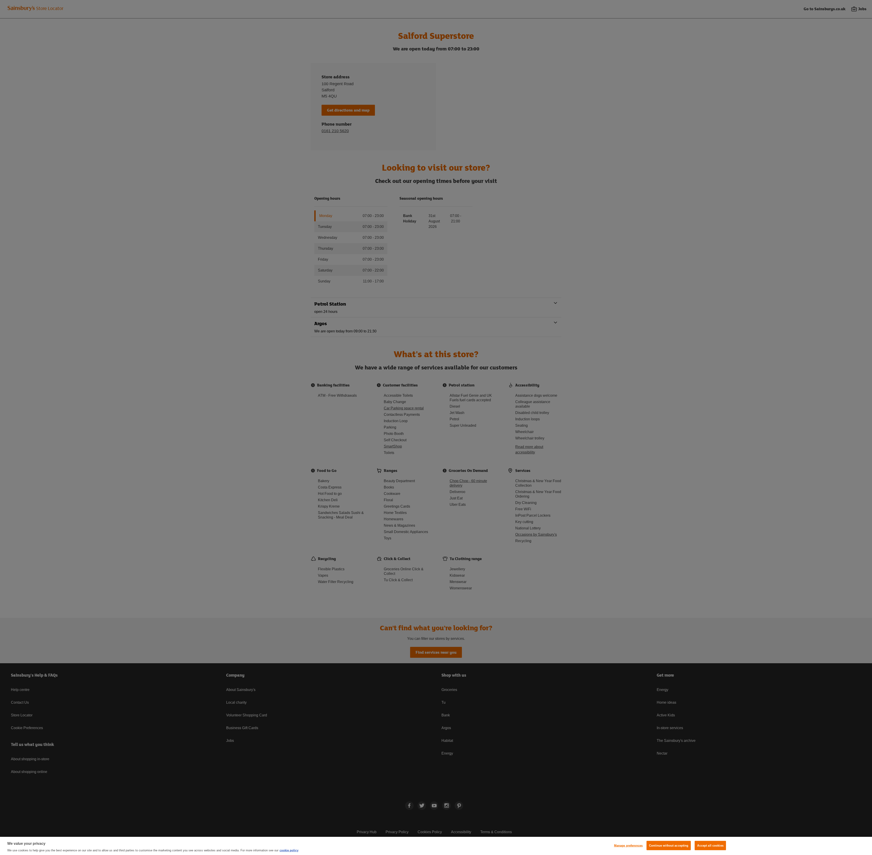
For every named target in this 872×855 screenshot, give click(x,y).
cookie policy (289, 850)
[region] (436, 846)
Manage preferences (628, 845)
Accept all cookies (710, 845)
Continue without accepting (668, 845)
